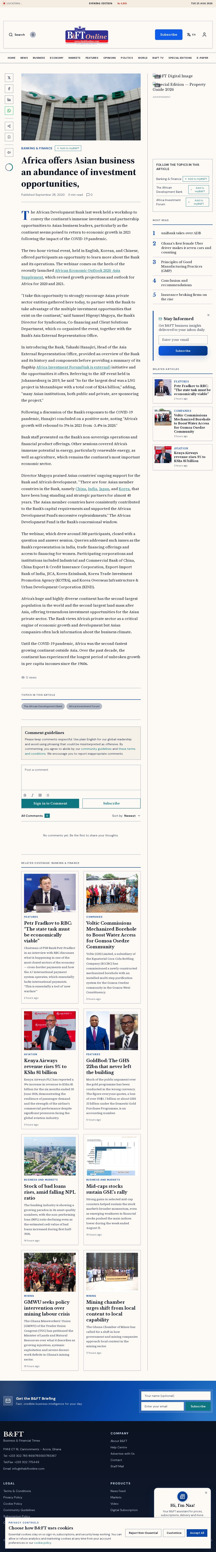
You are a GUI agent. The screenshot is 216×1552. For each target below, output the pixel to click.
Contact (116, 1460)
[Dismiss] (208, 315)
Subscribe (168, 34)
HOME (11, 58)
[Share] (9, 126)
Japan (104, 488)
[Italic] (32, 795)
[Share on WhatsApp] (9, 110)
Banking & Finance (36, 148)
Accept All (197, 1533)
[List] (47, 795)
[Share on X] (9, 77)
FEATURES (92, 58)
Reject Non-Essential (143, 1533)
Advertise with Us (123, 1454)
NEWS (24, 58)
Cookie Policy (12, 1504)
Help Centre (119, 1447)
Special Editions (180, 58)
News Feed (118, 1491)
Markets (116, 1497)
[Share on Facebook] (9, 88)
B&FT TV (158, 58)
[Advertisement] (183, 125)
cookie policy (42, 1543)
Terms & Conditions (17, 1491)
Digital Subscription (124, 1510)
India (92, 488)
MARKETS (75, 58)
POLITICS (127, 58)
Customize (174, 1533)
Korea (124, 488)
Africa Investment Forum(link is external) (73, 367)
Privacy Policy (12, 1497)
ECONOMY (56, 58)
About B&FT (119, 1441)
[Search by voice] (33, 35)
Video (115, 1504)
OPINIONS (109, 58)
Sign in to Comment (50, 803)
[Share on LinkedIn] (9, 99)
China (81, 488)
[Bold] (25, 795)
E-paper (202, 58)
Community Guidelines (19, 1510)
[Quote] (40, 795)
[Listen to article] (9, 152)
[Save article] (9, 137)
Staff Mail (117, 1466)
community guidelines (96, 749)
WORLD (143, 58)
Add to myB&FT (69, 148)
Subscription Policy (16, 1516)
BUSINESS (39, 58)
